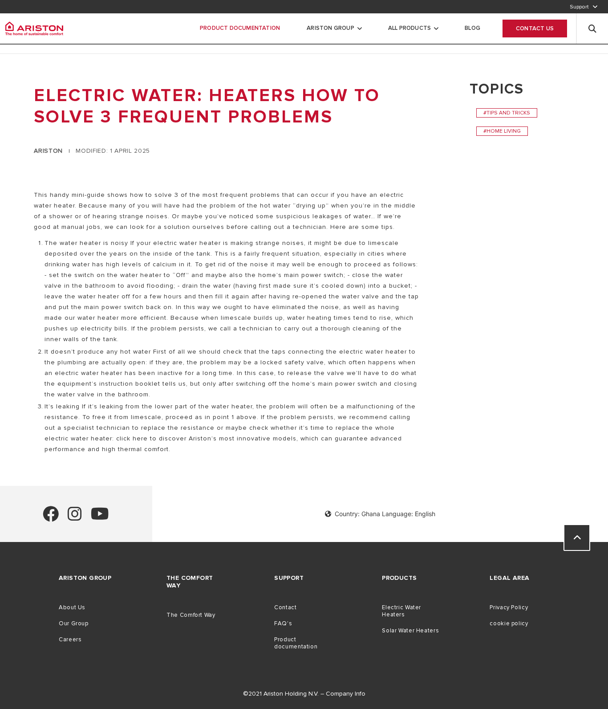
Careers (70, 639)
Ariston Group (330, 28)
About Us (72, 607)
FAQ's (283, 623)
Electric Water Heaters (401, 611)
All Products (409, 28)
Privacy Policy (509, 607)
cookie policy (509, 623)
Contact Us (535, 28)
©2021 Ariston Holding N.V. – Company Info (304, 693)
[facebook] (51, 518)
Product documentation (295, 643)
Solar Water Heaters (410, 630)
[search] (592, 28)
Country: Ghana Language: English (385, 513)
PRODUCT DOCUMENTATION (240, 28)
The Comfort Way (190, 615)
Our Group (74, 623)
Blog (472, 28)
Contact (285, 607)
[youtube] (100, 518)
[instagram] (75, 518)
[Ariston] (34, 28)
